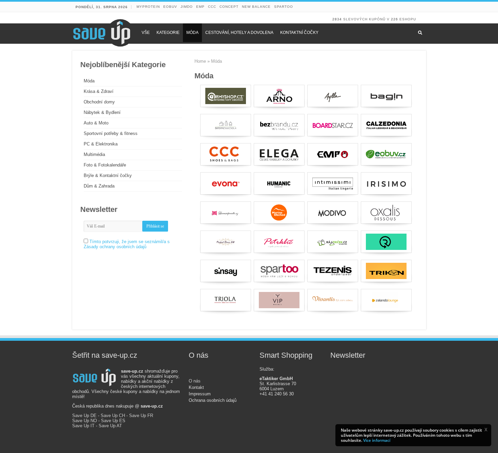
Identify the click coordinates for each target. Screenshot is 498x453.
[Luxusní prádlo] (225, 212)
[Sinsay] (225, 271)
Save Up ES (113, 420)
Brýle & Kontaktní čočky (108, 175)
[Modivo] (332, 212)
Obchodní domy (99, 101)
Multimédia (94, 154)
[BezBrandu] (279, 125)
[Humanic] (279, 183)
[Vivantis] (332, 300)
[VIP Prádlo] (279, 300)
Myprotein (148, 6)
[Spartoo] (279, 271)
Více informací (376, 440)
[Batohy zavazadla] (225, 125)
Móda (89, 80)
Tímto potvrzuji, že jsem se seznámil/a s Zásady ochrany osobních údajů (127, 244)
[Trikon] (386, 271)
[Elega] (279, 154)
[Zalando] (386, 300)
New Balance (256, 6)
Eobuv (170, 6)
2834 (337, 19)
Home (200, 61)
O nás (195, 380)
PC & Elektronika (101, 143)
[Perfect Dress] (225, 242)
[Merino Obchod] (279, 212)
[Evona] (225, 183)
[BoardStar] (332, 125)
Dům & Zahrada (99, 186)
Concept (229, 6)
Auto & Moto (96, 122)
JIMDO (187, 6)
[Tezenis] (332, 271)
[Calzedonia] (386, 125)
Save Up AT (110, 425)
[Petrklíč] (279, 242)
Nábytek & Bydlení (102, 112)
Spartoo (283, 6)
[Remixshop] (386, 242)
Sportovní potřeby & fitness (111, 133)
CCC (212, 6)
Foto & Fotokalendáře (105, 165)
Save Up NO (84, 420)
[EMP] (332, 154)
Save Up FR (141, 415)
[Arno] (279, 96)
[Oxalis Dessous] (386, 212)
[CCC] (225, 154)
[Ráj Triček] (332, 242)
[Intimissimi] (332, 183)
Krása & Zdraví (98, 91)
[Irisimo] (386, 183)
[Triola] (225, 300)
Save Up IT (83, 425)
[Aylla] (332, 96)
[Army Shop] (225, 96)
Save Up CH (113, 415)
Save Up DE (84, 415)
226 (394, 19)
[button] (486, 429)
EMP (200, 6)
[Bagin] (386, 96)
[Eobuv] (386, 154)
